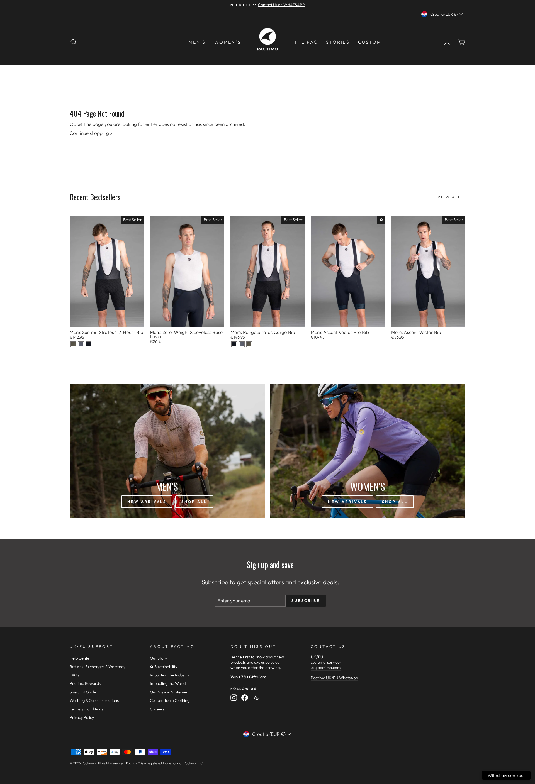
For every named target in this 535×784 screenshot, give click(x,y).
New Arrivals (146, 501)
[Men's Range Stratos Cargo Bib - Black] (234, 344)
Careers (157, 709)
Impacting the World (168, 683)
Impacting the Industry (169, 675)
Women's (227, 42)
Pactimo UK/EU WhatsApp (334, 677)
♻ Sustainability (163, 666)
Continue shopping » (91, 133)
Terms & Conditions (86, 709)
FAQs (74, 675)
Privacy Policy (82, 717)
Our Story (158, 658)
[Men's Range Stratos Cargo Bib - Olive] (249, 344)
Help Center (80, 658)
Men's (197, 42)
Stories (337, 42)
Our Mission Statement (170, 692)
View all (449, 197)
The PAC (306, 42)
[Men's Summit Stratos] (73, 344)
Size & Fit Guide (83, 692)
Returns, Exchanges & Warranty (97, 666)
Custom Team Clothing (169, 700)
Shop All (194, 501)
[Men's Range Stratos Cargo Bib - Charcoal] (241, 344)
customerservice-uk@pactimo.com (326, 665)
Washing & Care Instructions (94, 700)
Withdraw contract (506, 775)
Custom (369, 42)
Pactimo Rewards (85, 683)
